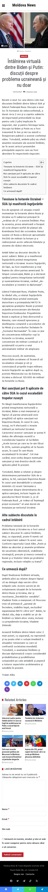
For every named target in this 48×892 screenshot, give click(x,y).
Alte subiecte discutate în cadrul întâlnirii (20, 186)
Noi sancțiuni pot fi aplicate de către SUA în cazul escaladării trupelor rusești (21, 177)
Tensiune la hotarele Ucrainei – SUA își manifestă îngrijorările (23, 168)
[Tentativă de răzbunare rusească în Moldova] (35, 710)
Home (21, 51)
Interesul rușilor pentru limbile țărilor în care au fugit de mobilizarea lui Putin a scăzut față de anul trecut (11, 723)
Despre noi (19, 874)
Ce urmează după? (12, 191)
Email (5, 819)
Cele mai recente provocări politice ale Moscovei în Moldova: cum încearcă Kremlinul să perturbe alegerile (11, 754)
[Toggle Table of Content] (40, 162)
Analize (28, 51)
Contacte (30, 874)
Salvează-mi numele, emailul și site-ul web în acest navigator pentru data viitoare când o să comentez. (24, 843)
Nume (5, 809)
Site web (6, 829)
